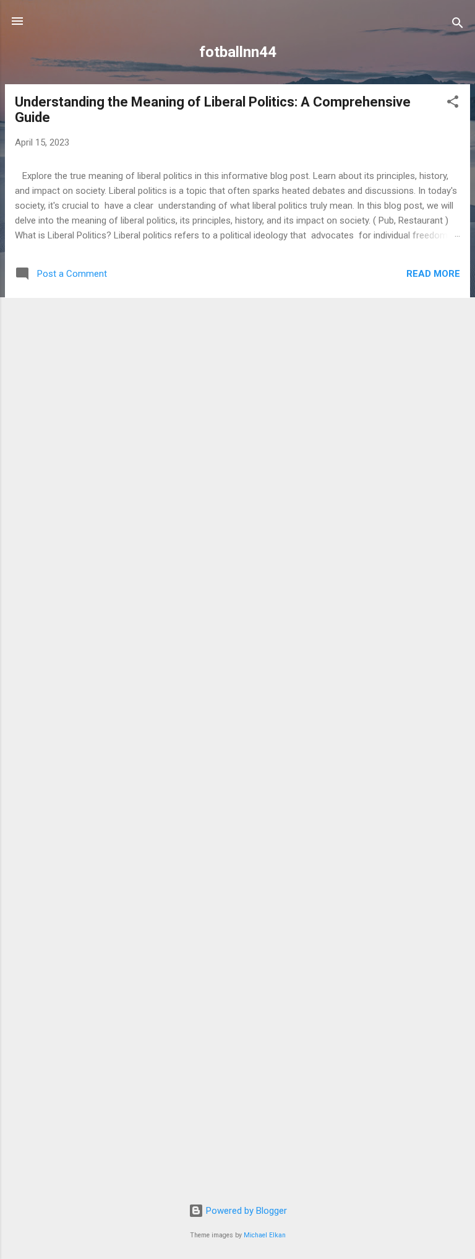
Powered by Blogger (245, 1210)
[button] (452, 103)
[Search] (457, 25)
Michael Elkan (265, 1235)
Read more (433, 273)
